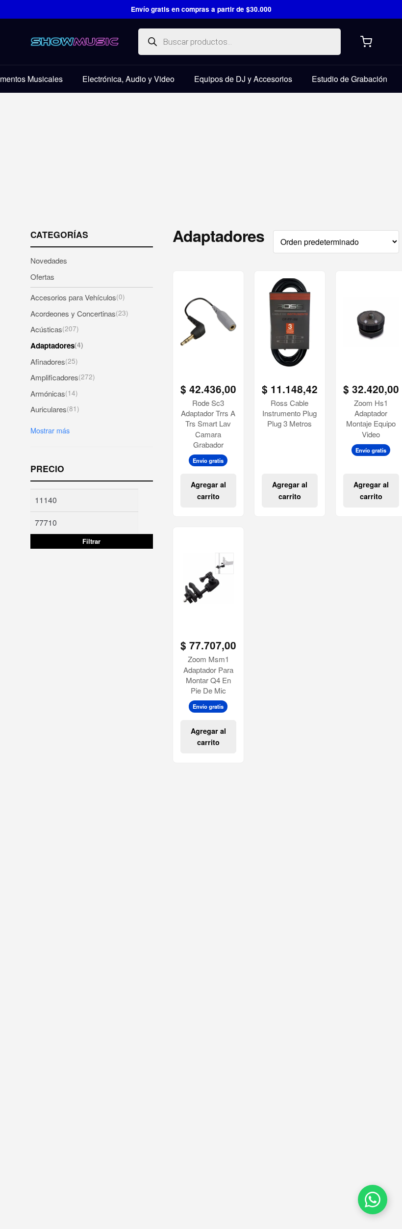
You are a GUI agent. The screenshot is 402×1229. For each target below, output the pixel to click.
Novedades (48, 260)
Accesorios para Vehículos (77, 297)
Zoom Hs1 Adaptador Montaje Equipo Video (371, 418)
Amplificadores (62, 377)
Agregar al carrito (208, 490)
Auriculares (54, 408)
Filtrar (91, 541)
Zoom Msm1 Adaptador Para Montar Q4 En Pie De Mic (208, 674)
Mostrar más (50, 430)
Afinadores (54, 361)
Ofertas (42, 276)
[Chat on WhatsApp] (372, 1199)
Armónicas (54, 393)
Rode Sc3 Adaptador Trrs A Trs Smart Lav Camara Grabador (208, 424)
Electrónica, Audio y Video (128, 78)
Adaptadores (56, 345)
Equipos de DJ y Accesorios (243, 78)
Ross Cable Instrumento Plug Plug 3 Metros (289, 413)
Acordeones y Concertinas (79, 313)
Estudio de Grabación (349, 78)
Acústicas (54, 328)
